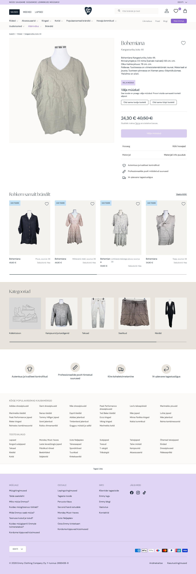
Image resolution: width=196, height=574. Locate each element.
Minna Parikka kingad (139, 417)
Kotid (57, 20)
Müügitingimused (18, 490)
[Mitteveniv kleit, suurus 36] (75, 227)
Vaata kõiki (181, 194)
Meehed (27, 12)
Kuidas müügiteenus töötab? (23, 507)
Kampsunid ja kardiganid (57, 333)
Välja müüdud (154, 133)
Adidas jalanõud (77, 417)
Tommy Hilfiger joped (49, 417)
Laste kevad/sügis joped (50, 444)
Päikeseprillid (166, 452)
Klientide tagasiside (109, 490)
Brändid (49, 26)
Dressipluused (166, 448)
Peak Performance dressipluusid (108, 407)
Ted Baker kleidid (107, 413)
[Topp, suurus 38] (166, 227)
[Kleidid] (171, 313)
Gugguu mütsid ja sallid (80, 425)
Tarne (137, 123)
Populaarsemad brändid (78, 20)
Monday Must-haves (49, 440)
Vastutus (103, 507)
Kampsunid (135, 448)
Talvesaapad (75, 444)
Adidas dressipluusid (19, 406)
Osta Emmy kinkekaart (69, 523)
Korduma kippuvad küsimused (24, 532)
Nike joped (135, 413)
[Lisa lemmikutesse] (183, 43)
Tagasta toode (65, 496)
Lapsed (39, 12)
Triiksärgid (104, 452)
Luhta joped (165, 413)
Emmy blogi (104, 501)
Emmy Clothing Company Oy (31, 563)
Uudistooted (15, 26)
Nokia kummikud (137, 421)
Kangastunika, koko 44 (33, 34)
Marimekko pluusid (168, 406)
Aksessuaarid (28, 20)
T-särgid (104, 448)
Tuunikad (74, 452)
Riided (12, 20)
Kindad (163, 444)
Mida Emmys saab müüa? (21, 512)
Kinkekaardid (75, 456)
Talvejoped (135, 440)
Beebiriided (44, 452)
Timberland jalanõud (79, 421)
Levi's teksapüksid (138, 406)
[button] (185, 11)
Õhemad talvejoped (169, 440)
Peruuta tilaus (65, 501)
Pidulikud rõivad (46, 448)
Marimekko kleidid (17, 413)
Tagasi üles (98, 469)
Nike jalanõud (166, 417)
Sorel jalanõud (45, 421)
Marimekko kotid (107, 425)
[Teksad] (98, 313)
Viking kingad (106, 421)
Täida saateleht (16, 496)
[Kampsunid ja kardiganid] (61, 313)
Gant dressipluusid (48, 406)
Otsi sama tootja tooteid (135, 102)
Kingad (45, 20)
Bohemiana (133, 43)
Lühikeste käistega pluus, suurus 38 (125, 260)
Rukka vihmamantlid (48, 425)
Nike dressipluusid (78, 406)
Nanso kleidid (45, 413)
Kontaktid (104, 512)
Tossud (103, 444)
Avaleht (12, 34)
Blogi (165, 21)
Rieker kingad (15, 421)
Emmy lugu (104, 496)
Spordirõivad (75, 448)
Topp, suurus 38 (180, 259)
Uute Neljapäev (77, 440)
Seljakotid (43, 456)
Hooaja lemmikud (105, 20)
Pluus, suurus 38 (42, 259)
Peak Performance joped (20, 417)
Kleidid (158, 333)
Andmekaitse (156, 563)
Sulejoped (104, 440)
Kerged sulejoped (17, 444)
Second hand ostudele (69, 507)
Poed (157, 21)
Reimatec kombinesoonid (20, 425)
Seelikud (123, 333)
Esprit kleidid (75, 413)
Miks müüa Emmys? (19, 501)
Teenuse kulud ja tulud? (21, 518)
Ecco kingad (105, 417)
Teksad (85, 333)
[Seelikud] (134, 313)
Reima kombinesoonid (170, 421)
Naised (14, 12)
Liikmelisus (147, 21)
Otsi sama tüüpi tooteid (163, 102)
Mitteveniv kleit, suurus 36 (84, 259)
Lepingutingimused (67, 490)
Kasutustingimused (177, 563)
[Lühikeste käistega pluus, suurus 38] (120, 227)
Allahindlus (33, 26)
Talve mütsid (135, 444)
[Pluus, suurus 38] (29, 227)
